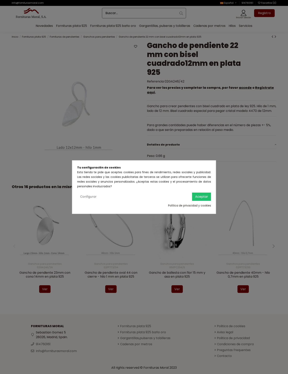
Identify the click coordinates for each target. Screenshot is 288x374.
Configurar (88, 196)
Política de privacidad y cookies (189, 205)
